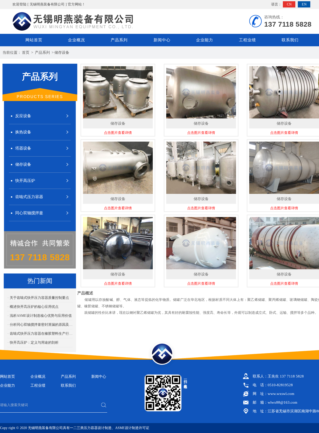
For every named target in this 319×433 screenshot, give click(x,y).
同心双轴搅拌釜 (29, 213)
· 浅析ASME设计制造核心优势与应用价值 (39, 316)
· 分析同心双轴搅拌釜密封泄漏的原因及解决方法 (40, 324)
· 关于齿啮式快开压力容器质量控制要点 (38, 298)
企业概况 (76, 40)
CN (289, 4)
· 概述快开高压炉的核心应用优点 (33, 307)
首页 (25, 52)
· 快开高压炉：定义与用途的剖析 (33, 342)
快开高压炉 (25, 180)
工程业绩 (247, 40)
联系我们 (290, 40)
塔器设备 (23, 148)
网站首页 (33, 40)
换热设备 (23, 132)
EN (304, 4)
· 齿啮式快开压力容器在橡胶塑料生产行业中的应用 (40, 333)
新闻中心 (162, 40)
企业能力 (204, 40)
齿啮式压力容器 (29, 197)
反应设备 (23, 116)
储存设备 (61, 52)
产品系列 (119, 40)
